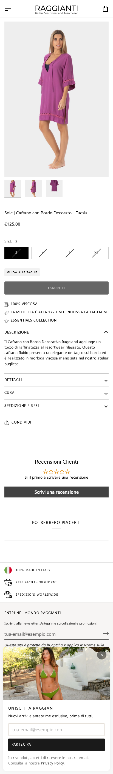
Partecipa (21, 744)
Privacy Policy (52, 763)
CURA (9, 393)
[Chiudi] (101, 654)
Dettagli (13, 380)
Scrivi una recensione (57, 492)
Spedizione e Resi (21, 406)
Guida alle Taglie (22, 272)
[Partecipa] (104, 633)
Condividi (21, 422)
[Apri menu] (12, 8)
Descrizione (16, 332)
